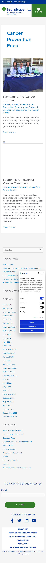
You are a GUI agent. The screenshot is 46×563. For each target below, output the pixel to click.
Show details (37, 317)
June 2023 (7, 361)
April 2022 (7, 390)
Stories (23, 110)
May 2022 (7, 387)
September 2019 (10, 417)
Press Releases (9, 449)
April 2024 (7, 342)
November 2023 (9, 349)
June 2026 (7, 305)
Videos (5, 464)
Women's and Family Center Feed (17, 468)
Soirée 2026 (8, 264)
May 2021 (6, 405)
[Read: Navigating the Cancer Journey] (23, 75)
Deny (32, 330)
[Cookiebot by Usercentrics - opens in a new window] (39, 273)
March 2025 (7, 323)
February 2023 (9, 364)
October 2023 (8, 353)
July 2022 (7, 379)
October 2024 (9, 331)
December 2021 (9, 394)
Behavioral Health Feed (14, 104)
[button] (29, 9)
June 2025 (7, 320)
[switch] (42, 303)
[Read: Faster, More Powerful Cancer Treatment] (23, 158)
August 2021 (8, 402)
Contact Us (23, 544)
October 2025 (9, 316)
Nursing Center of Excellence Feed (17, 442)
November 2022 (9, 368)
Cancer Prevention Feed (15, 187)
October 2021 (8, 398)
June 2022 (7, 383)
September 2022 (10, 376)
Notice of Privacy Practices (22, 536)
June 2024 (7, 338)
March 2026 (7, 308)
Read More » (9, 132)
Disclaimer (23, 529)
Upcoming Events (10, 460)
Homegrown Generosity (13, 279)
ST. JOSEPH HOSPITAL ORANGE (23, 547)
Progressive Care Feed (12, 453)
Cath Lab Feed (9, 438)
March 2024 (7, 346)
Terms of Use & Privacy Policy (23, 533)
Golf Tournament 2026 (12, 275)
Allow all (32, 322)
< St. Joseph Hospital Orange (14, 2)
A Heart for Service (11, 283)
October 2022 (8, 372)
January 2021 (8, 409)
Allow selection (32, 326)
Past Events (8, 445)
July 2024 (7, 334)
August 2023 (8, 357)
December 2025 (9, 312)
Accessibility (23, 540)
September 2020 (10, 413)
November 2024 (9, 327)
